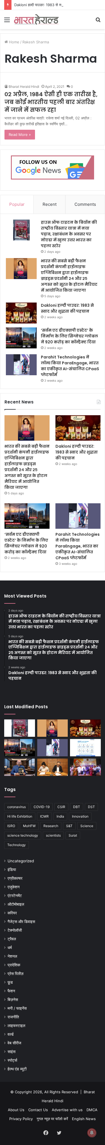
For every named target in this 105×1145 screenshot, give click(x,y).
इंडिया (12, 869)
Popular (17, 204)
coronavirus (16, 807)
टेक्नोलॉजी (15, 930)
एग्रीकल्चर (15, 878)
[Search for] (98, 21)
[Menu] (7, 21)
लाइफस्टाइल (16, 1025)
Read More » (20, 134)
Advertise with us (67, 1110)
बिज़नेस (13, 999)
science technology (22, 835)
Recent (50, 204)
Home (13, 42)
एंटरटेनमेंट (15, 895)
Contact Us (38, 1110)
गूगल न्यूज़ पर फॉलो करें (52, 1118)
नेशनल (12, 956)
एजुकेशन (14, 887)
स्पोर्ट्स (12, 1060)
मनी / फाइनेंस (17, 1008)
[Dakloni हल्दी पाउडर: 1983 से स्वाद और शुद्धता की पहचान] (21, 313)
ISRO (11, 826)
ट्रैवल (12, 939)
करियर (12, 913)
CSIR (61, 807)
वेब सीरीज (14, 1043)
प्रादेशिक (14, 965)
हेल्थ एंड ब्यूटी (17, 1069)
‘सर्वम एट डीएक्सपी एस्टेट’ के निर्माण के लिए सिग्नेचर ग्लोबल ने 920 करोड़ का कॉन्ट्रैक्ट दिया (69, 336)
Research (50, 826)
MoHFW (29, 826)
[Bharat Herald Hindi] (36, 19)
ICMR (44, 816)
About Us (16, 1110)
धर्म (10, 947)
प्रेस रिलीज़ (16, 973)
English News (84, 1118)
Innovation (80, 816)
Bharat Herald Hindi (24, 86)
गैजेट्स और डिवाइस (21, 921)
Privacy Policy (21, 1118)
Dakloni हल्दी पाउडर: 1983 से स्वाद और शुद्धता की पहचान (54, 5)
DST (91, 807)
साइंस (11, 1051)
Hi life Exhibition (19, 816)
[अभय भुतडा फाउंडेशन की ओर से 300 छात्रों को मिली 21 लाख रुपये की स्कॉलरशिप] (85, 767)
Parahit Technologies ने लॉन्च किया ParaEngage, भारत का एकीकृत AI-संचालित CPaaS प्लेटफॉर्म (70, 365)
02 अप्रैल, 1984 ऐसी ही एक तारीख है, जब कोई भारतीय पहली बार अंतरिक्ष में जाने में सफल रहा (50, 102)
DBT (76, 807)
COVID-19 (42, 807)
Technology (16, 845)
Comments (85, 204)
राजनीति (13, 1017)
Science (86, 826)
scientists (53, 835)
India (60, 816)
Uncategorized (21, 861)
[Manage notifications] (91, 1132)
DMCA (92, 1110)
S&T (69, 826)
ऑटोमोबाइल (16, 904)
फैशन (11, 991)
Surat (73, 835)
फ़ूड (10, 982)
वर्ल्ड (11, 1034)
